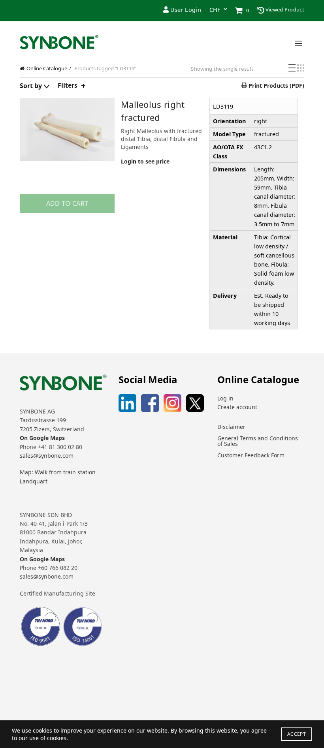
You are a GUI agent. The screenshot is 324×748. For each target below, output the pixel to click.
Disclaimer (231, 426)
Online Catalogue (46, 68)
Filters (67, 85)
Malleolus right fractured (153, 110)
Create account (237, 407)
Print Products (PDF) (275, 85)
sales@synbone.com (46, 455)
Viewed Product (284, 9)
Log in (225, 398)
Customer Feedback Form (250, 455)
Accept (296, 734)
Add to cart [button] (67, 203)
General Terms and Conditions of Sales (257, 440)
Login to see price (145, 161)
